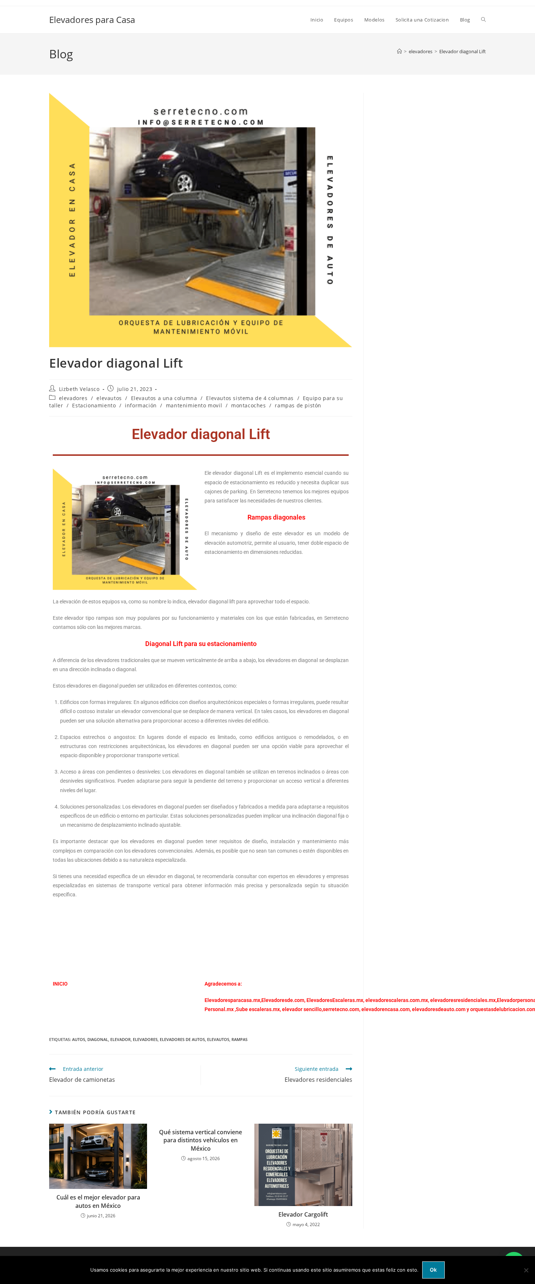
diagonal (97, 1039)
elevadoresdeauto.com (438, 1009)
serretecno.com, (341, 1009)
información (141, 405)
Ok (433, 1270)
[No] (526, 1270)
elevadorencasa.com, (386, 1009)
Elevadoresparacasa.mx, (233, 1000)
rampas (239, 1039)
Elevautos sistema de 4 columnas (250, 398)
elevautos (109, 398)
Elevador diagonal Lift (462, 51)
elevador (120, 1039)
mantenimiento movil (194, 405)
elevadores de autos (182, 1039)
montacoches (248, 405)
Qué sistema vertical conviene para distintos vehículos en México (200, 1140)
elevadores (73, 398)
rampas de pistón (298, 405)
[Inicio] (399, 51)
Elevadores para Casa (92, 19)
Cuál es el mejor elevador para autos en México (98, 1201)
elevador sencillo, (302, 1009)
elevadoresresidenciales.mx (463, 1000)
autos (78, 1039)
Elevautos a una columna (164, 398)
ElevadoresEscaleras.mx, (335, 1000)
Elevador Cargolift (303, 1214)
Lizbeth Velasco (79, 388)
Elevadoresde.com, (283, 1000)
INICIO (60, 984)
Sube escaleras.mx (258, 1009)
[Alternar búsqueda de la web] (483, 19)
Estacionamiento (94, 405)
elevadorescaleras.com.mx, (397, 1000)
